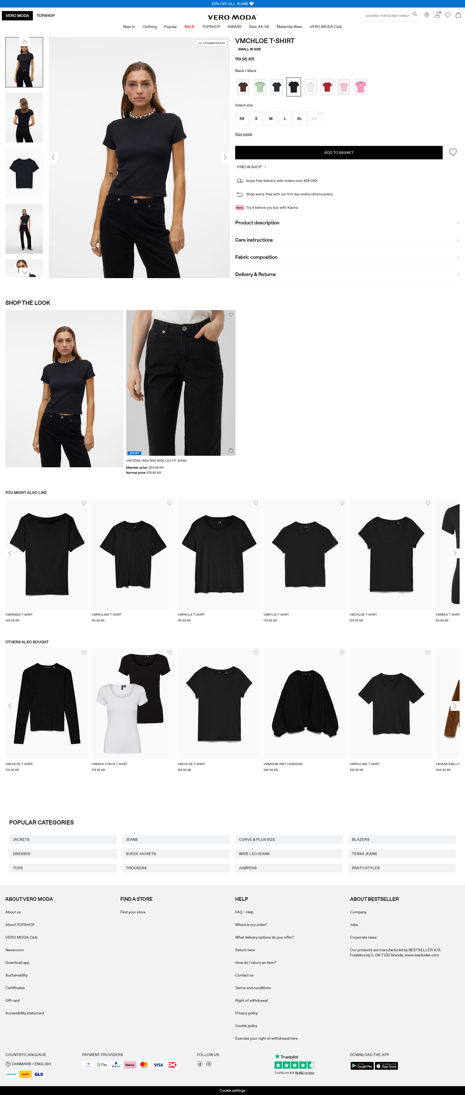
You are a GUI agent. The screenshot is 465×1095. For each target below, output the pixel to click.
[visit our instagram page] (209, 1065)
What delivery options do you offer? (264, 937)
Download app (17, 962)
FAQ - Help (244, 912)
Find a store (136, 899)
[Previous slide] (10, 553)
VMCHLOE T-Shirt (265, 40)
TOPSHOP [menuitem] (211, 26)
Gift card (12, 1000)
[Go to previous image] (24, 41)
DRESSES (21, 854)
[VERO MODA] (232, 18)
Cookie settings (232, 1090)
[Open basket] (458, 15)
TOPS (18, 868)
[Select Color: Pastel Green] (260, 87)
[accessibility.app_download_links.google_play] (362, 1069)
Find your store (132, 912)
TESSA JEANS (364, 854)
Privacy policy (246, 1013)
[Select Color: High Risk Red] (327, 87)
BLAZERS (360, 839)
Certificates (15, 988)
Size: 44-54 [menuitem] (259, 26)
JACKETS (21, 839)
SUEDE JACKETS (141, 854)
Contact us (244, 975)
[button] (242, 118)
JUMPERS (248, 868)
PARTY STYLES (366, 868)
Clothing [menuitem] (149, 26)
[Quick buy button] (231, 451)
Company (358, 912)
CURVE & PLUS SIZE (257, 839)
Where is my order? (251, 924)
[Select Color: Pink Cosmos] (361, 87)
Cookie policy (246, 1026)
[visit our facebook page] (199, 1065)
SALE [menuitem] (190, 26)
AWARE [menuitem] (235, 26)
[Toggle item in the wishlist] (453, 152)
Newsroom (14, 950)
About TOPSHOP (20, 924)
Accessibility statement (24, 1013)
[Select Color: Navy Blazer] (277, 87)
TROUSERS (136, 868)
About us (13, 912)
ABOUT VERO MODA (29, 899)
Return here (245, 950)
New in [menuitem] (129, 26)
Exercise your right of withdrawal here (266, 1038)
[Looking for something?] (415, 14)
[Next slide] (455, 553)
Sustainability (16, 975)
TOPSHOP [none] (46, 15)
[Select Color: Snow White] (310, 87)
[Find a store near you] (426, 16)
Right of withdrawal (251, 1000)
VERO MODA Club (21, 937)
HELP (241, 899)
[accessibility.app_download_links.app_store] (386, 1069)
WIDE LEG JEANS (254, 854)
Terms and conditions (253, 988)
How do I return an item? (255, 962)
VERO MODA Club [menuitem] (326, 26)
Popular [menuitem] (170, 26)
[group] (47, 563)
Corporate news (363, 937)
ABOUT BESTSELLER (374, 899)
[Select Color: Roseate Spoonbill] (344, 87)
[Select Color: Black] (293, 86)
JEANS (132, 839)
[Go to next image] (24, 272)
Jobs (354, 924)
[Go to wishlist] (447, 16)
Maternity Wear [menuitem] (289, 26)
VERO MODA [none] (17, 15)
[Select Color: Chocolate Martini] (243, 87)
